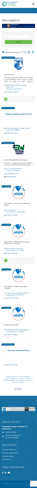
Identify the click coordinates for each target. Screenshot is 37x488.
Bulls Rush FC (9, 75)
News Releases (25, 376)
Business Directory (12, 376)
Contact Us (28, 380)
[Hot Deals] (5, 262)
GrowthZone (27, 485)
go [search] (19, 42)
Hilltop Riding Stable (11, 325)
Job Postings (19, 380)
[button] (3, 52)
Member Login (8, 456)
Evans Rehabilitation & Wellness (15, 160)
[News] (5, 100)
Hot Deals (20, 378)
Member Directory (9, 450)
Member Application (10, 453)
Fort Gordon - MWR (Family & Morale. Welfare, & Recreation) (17, 242)
